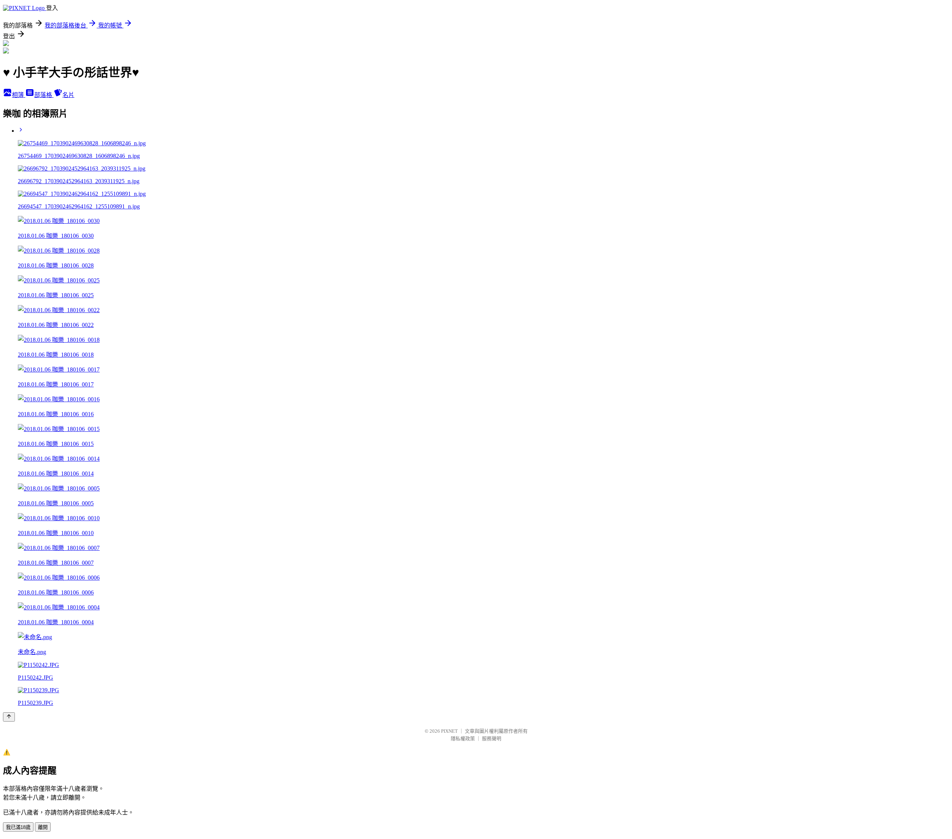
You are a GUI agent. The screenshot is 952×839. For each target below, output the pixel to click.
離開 (43, 827)
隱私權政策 (463, 738)
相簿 (18, 95)
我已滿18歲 (18, 827)
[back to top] (9, 717)
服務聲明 (491, 738)
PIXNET (449, 731)
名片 (68, 95)
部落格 (44, 95)
